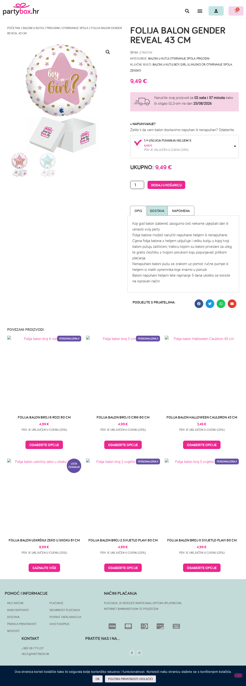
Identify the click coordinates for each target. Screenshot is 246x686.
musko (196, 64)
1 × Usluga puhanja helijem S (167, 140)
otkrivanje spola (219, 64)
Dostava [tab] (157, 210)
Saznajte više (44, 567)
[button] (187, 11)
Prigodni (53, 28)
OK (97, 679)
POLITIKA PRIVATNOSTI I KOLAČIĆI (130, 679)
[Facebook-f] (132, 653)
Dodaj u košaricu (166, 185)
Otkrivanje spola (75, 28)
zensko (135, 70)
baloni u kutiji (163, 64)
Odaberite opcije (44, 445)
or (203, 64)
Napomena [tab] (181, 210)
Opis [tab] (138, 210)
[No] (238, 675)
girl (183, 64)
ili (188, 64)
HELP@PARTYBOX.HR (35, 654)
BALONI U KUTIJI (33, 28)
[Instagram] (139, 653)
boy (176, 64)
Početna (13, 28)
